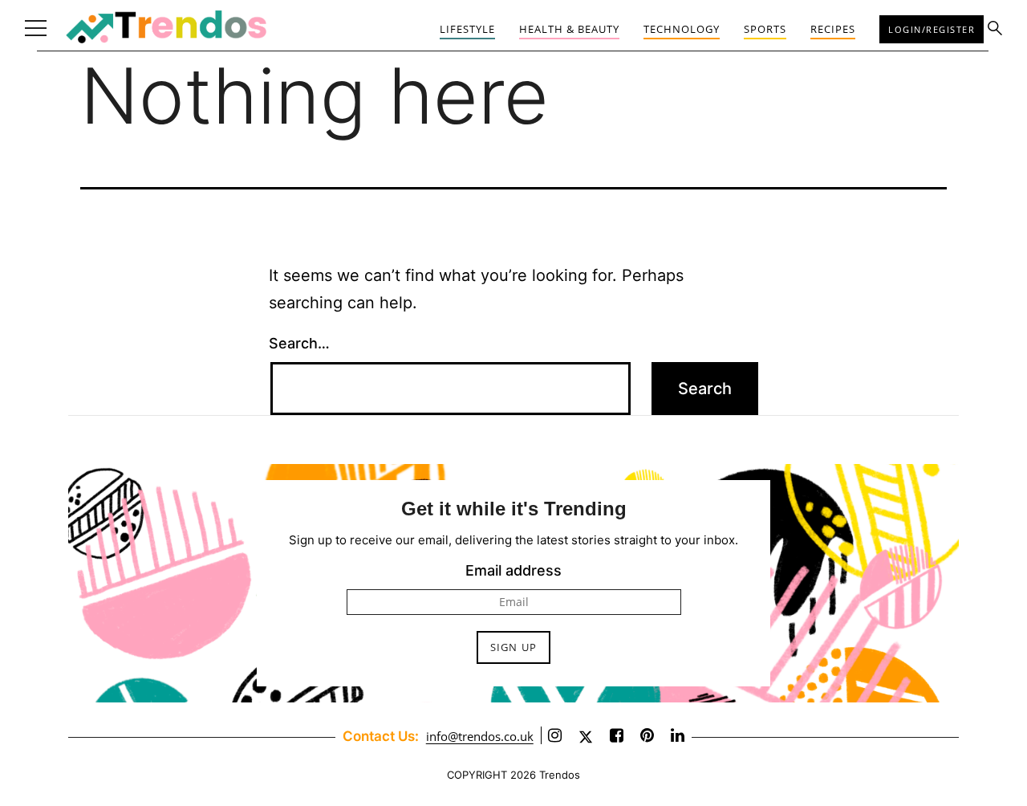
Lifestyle (467, 29)
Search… (299, 343)
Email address (513, 570)
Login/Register (931, 29)
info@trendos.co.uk (480, 736)
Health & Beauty (569, 29)
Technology (681, 29)
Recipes (832, 29)
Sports (765, 29)
